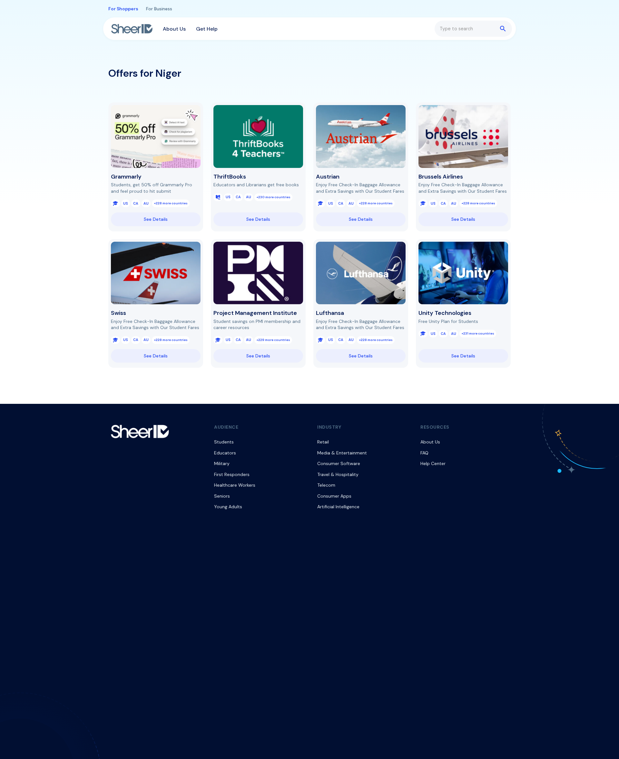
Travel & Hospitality (338, 474)
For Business (159, 9)
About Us (174, 28)
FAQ (424, 453)
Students (224, 442)
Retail (323, 442)
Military (222, 463)
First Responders (232, 474)
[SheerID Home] (131, 29)
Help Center (433, 463)
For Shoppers (123, 9)
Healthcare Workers (234, 485)
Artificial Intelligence (338, 507)
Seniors (222, 496)
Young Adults (228, 507)
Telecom (326, 485)
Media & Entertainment (342, 453)
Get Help (207, 28)
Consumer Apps (334, 496)
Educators (225, 453)
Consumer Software (338, 463)
